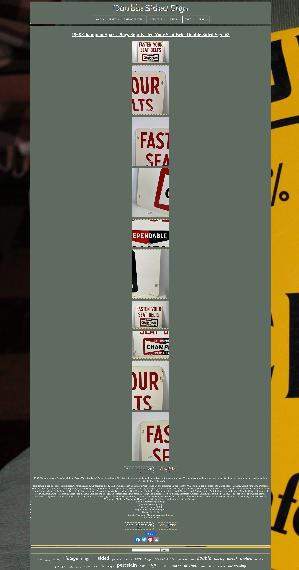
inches (246, 558)
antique (110, 566)
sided (103, 558)
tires (211, 566)
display (56, 559)
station (221, 566)
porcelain (127, 565)
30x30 (165, 566)
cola (102, 566)
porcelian (116, 559)
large (148, 559)
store (192, 560)
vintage (70, 558)
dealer (71, 567)
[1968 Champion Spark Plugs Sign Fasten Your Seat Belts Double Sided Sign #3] (150, 52)
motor (176, 566)
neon (203, 566)
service (259, 559)
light (40, 559)
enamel (190, 565)
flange (60, 565)
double (204, 558)
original (88, 558)
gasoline (182, 559)
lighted (47, 560)
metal (232, 558)
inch (95, 566)
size (142, 566)
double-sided (165, 559)
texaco (78, 567)
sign (153, 565)
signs (87, 567)
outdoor (128, 559)
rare (138, 559)
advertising (237, 565)
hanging (219, 559)
